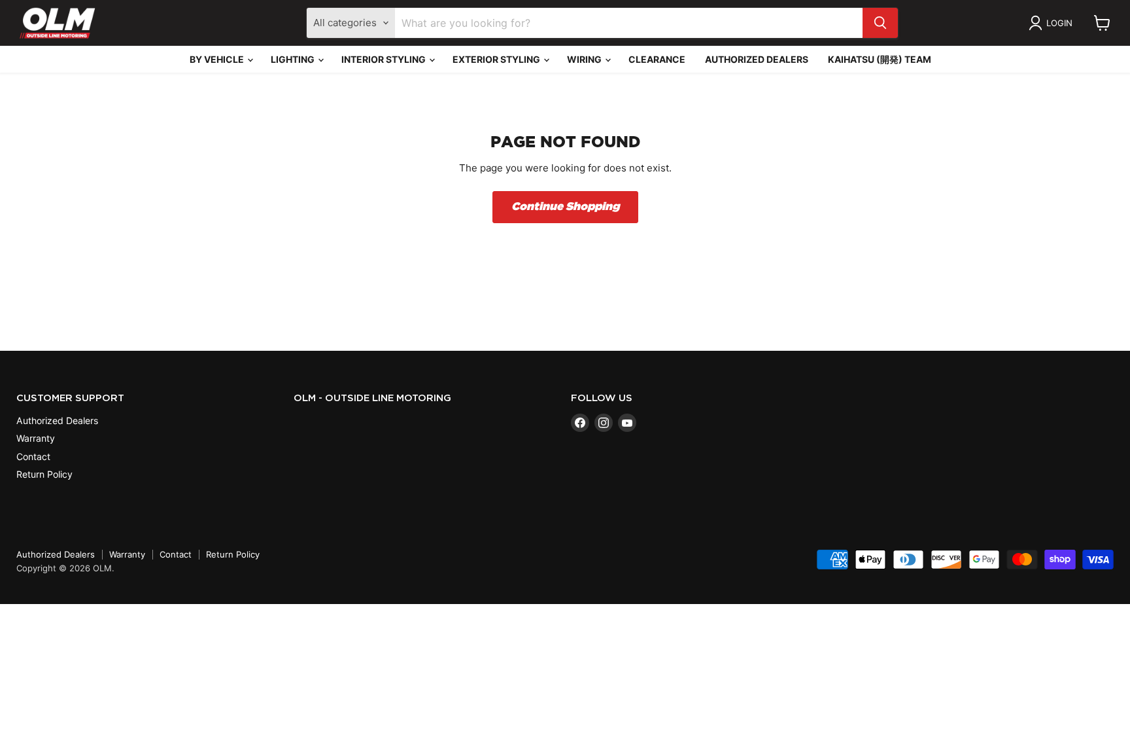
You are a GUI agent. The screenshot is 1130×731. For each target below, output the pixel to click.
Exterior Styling (497, 59)
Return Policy (44, 474)
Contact (33, 456)
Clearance (656, 59)
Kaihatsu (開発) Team (879, 59)
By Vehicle (218, 59)
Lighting (294, 59)
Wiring (585, 59)
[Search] (880, 23)
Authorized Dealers (756, 59)
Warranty (35, 438)
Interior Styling (384, 59)
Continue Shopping (565, 207)
